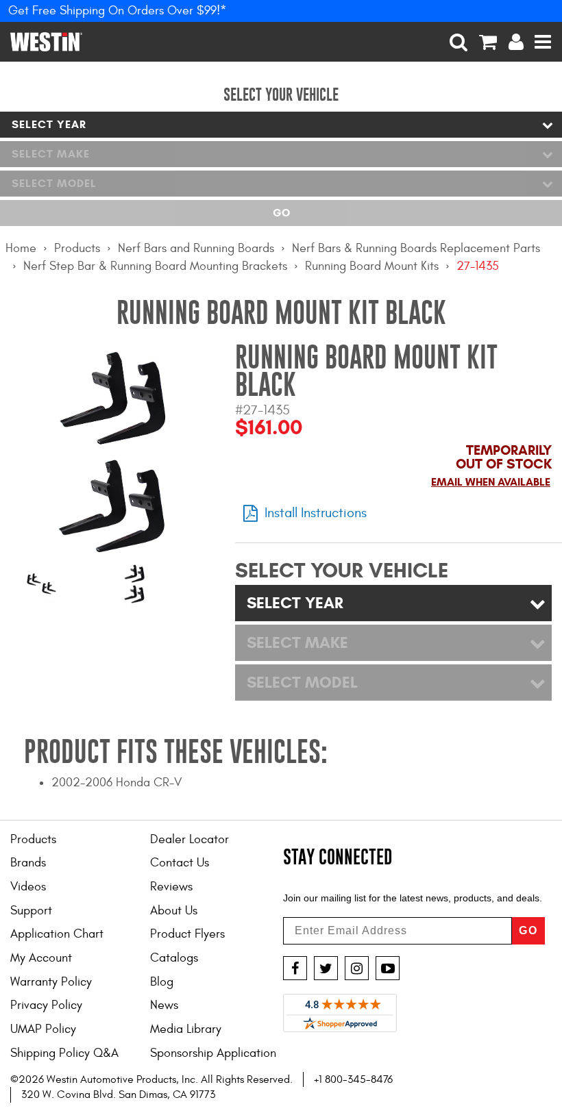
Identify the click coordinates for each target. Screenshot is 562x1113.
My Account (41, 958)
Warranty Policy (51, 982)
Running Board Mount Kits (372, 266)
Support (31, 910)
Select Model (54, 183)
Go (281, 212)
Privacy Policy (46, 1005)
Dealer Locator (189, 839)
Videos (28, 886)
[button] (459, 41)
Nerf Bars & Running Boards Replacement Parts (416, 248)
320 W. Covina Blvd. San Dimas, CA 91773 (118, 1094)
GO (528, 930)
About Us (173, 910)
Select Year (49, 124)
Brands (28, 862)
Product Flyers (187, 934)
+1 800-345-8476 (353, 1079)
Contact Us (179, 862)
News (164, 1005)
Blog (161, 982)
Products (77, 248)
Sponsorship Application (213, 1053)
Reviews (171, 886)
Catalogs (174, 958)
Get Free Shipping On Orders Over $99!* (117, 10)
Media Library (185, 1029)
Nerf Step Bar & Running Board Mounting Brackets (155, 266)
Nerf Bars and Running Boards (196, 248)
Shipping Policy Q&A (64, 1053)
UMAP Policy (43, 1029)
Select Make (51, 153)
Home (20, 248)
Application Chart (56, 934)
